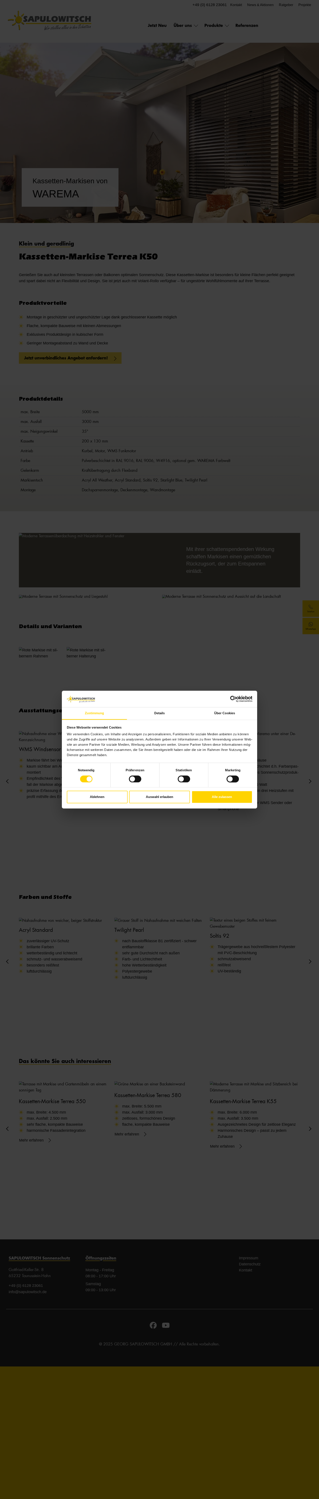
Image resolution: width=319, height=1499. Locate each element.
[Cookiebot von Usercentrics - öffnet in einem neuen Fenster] (233, 699)
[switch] (135, 778)
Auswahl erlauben (159, 797)
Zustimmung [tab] (94, 713)
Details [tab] (159, 713)
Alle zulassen (222, 797)
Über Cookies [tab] (224, 713)
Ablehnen (97, 797)
